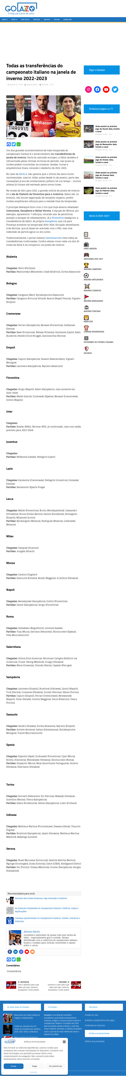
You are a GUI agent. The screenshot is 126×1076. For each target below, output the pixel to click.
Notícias (36, 19)
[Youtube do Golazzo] (106, 89)
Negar (34, 1066)
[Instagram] (21, 952)
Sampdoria (51, 221)
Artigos (47, 19)
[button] (64, 1042)
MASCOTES (88, 321)
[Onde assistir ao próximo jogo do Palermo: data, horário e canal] (89, 192)
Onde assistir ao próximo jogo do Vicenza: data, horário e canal (106, 175)
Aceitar (13, 1066)
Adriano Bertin (32, 84)
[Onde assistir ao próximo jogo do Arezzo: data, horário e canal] (89, 161)
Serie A (5, 19)
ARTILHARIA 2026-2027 (93, 258)
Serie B (14, 19)
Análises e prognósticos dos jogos (100, 1020)
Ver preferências (55, 1066)
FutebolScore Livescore (95, 1025)
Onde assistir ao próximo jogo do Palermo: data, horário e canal (106, 191)
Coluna (57, 19)
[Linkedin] (15, 952)
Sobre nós (67, 19)
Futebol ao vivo (91, 1015)
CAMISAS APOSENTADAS (94, 331)
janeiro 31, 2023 (16, 84)
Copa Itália (25, 19)
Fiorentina (58, 218)
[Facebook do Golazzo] (97, 89)
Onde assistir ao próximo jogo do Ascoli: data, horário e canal (107, 129)
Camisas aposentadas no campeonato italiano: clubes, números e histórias (47, 919)
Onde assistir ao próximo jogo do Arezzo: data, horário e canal (106, 160)
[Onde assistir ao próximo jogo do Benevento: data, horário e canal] (89, 146)
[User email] (32, 952)
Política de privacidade (33, 1072)
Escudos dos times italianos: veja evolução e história (41, 898)
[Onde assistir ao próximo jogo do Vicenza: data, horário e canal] (89, 177)
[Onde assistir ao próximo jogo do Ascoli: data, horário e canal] (89, 130)
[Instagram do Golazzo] (88, 89)
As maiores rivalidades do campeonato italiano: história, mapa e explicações (46, 910)
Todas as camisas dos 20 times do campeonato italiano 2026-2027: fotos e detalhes (27, 1029)
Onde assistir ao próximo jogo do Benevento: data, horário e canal (106, 144)
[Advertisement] (63, 44)
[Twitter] (115, 89)
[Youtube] (27, 952)
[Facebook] (10, 952)
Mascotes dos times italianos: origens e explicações (27, 1016)
